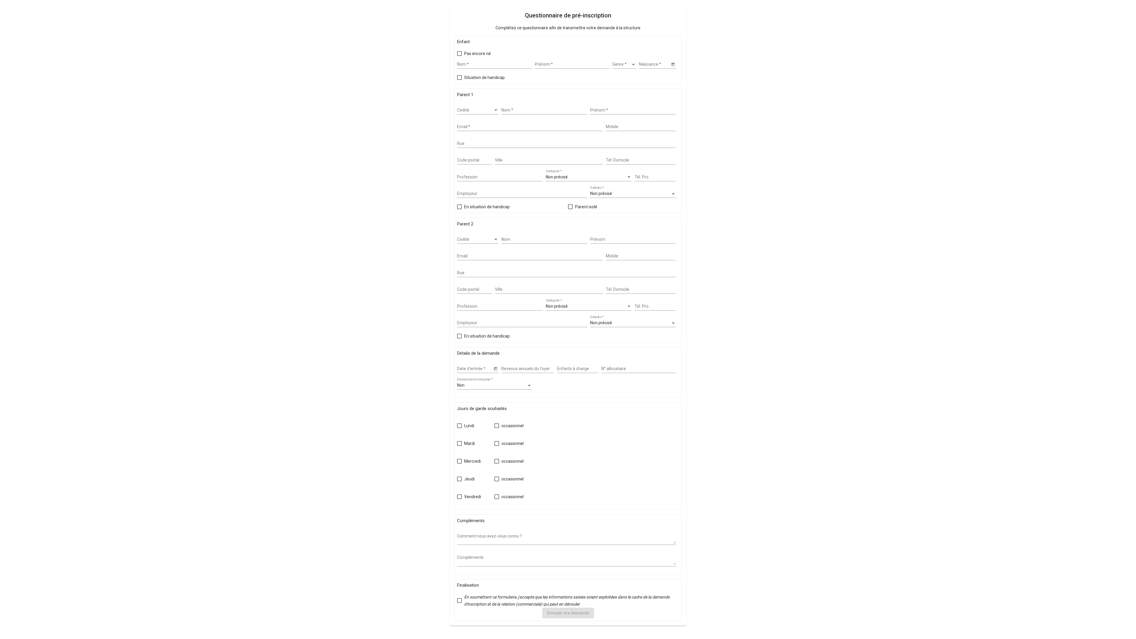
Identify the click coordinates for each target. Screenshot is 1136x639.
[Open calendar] (673, 64)
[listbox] (624, 64)
